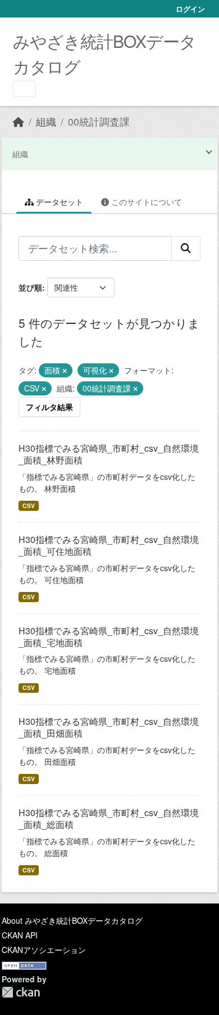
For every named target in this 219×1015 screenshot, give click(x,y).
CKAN (21, 992)
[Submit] (185, 248)
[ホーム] (18, 121)
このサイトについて (145, 201)
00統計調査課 (99, 121)
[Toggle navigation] (24, 89)
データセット (58, 201)
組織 (46, 121)
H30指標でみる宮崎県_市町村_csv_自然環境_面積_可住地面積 (109, 545)
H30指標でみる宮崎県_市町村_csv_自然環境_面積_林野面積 (109, 454)
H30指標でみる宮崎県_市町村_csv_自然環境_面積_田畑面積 (109, 727)
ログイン (190, 8)
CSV (28, 505)
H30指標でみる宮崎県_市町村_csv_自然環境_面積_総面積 (109, 818)
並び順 (30, 287)
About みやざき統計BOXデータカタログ (72, 920)
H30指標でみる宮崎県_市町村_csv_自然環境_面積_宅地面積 (109, 636)
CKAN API (20, 935)
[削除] (64, 370)
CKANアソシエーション (44, 949)
